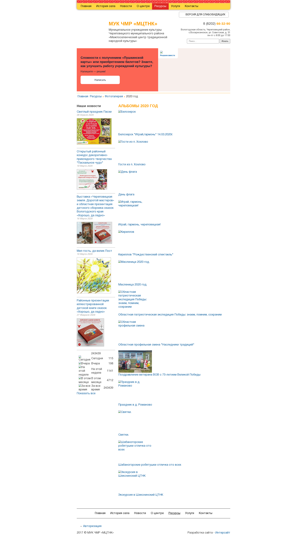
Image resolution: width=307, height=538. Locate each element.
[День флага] (174, 181)
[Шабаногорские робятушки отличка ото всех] (174, 451)
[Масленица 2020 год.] (174, 271)
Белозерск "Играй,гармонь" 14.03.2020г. (145, 134)
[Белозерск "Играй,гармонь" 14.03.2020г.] (174, 121)
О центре (143, 6)
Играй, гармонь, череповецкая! (139, 224)
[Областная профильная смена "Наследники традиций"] (174, 331)
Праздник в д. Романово (135, 405)
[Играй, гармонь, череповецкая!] (174, 211)
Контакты (191, 6)
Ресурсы (160, 6)
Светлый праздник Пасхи (94, 112)
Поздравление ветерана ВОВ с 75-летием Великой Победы (159, 374)
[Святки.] (174, 421)
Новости (126, 6)
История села (105, 6)
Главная (86, 6)
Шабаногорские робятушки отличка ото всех (149, 465)
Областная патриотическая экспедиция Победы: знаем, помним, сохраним (170, 314)
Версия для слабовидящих (205, 15)
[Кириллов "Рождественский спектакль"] (174, 241)
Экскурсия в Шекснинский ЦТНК (140, 495)
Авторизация (92, 526)
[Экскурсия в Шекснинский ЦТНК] (174, 481)
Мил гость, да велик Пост (94, 251)
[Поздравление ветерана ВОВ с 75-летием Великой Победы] (174, 361)
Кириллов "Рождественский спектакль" (145, 254)
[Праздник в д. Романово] (174, 391)
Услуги (175, 6)
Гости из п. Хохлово (132, 164)
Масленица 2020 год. (132, 284)
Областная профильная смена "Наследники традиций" (156, 344)
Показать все (86, 393)
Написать (100, 80)
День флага (126, 194)
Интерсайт (222, 532)
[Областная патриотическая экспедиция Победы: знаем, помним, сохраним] (174, 301)
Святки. (123, 435)
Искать (225, 41)
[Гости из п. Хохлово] (174, 151)
